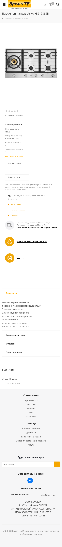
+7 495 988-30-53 (20, 494)
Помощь (31, 423)
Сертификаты (31, 400)
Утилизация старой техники (32, 241)
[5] (17, 111)
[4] (15, 111)
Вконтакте (30, 480)
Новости (31, 408)
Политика (31, 404)
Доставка (31, 432)
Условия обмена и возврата (31, 440)
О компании (31, 395)
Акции (31, 444)
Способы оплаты (31, 428)
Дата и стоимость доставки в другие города (37, 227)
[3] (12, 111)
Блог (31, 412)
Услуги (20, 258)
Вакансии (31, 416)
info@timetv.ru (48, 495)
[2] (9, 111)
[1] (6, 111)
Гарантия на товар (31, 436)
